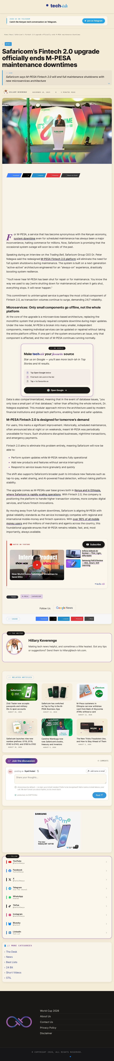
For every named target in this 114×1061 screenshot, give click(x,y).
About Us (45, 1016)
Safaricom (36, 596)
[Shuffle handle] (38, 771)
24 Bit (9, 967)
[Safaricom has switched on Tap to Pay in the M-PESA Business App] (57, 692)
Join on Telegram (94, 21)
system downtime (24, 238)
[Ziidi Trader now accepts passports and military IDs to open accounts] (21, 692)
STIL (8, 977)
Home (5, 34)
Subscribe (95, 544)
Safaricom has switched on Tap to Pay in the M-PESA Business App (53, 706)
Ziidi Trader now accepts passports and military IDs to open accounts (17, 706)
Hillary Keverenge (18, 92)
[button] (37, 565)
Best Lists (11, 962)
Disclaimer (46, 1033)
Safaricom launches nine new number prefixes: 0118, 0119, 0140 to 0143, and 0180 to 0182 (21, 741)
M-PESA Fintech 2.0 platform (58, 258)
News (11, 34)
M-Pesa (25, 596)
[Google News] (64, 608)
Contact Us (46, 1022)
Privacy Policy (48, 1027)
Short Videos (13, 972)
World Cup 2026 (49, 1010)
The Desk (11, 951)
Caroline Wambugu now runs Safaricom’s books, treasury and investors (52, 741)
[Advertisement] (57, 208)
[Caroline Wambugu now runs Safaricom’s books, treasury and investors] (57, 727)
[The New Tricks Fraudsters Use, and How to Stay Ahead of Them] (92, 727)
